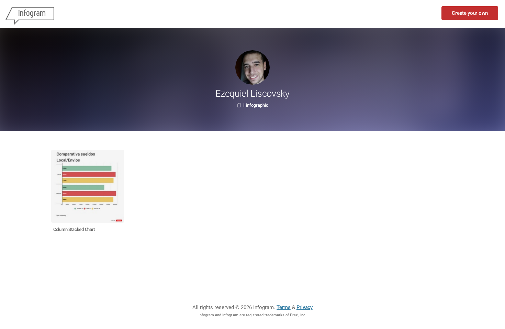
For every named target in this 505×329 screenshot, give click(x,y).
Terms (284, 307)
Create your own (470, 13)
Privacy (304, 307)
